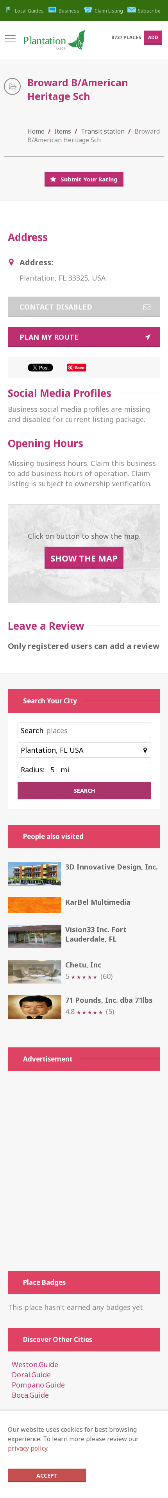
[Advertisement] (84, 1171)
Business (69, 10)
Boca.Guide (30, 1395)
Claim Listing (109, 10)
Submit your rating (89, 179)
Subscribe (149, 10)
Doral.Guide (31, 1374)
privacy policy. (28, 1448)
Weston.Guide (35, 1364)
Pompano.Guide (38, 1384)
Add (153, 37)
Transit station (103, 131)
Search (32, 730)
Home (36, 131)
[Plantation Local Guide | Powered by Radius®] (53, 43)
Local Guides (29, 10)
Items (62, 131)
